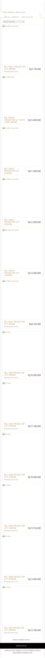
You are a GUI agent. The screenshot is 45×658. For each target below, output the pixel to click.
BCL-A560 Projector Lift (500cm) (14, 578)
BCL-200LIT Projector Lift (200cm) (11, 171)
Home (4, 12)
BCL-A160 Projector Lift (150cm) (14, 374)
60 (29, 17)
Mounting (11, 12)
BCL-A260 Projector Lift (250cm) (14, 476)
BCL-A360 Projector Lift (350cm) (14, 527)
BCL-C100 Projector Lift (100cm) (14, 629)
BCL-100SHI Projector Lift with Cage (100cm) (14, 120)
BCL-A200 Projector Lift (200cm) (14, 425)
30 (26, 17)
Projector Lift (14, 71)
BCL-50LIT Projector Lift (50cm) (14, 323)
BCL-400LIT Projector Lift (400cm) (11, 273)
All (32, 17)
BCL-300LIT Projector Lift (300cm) (11, 222)
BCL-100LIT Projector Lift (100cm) (14, 68)
